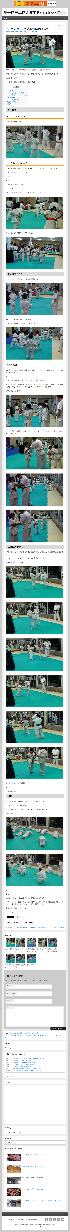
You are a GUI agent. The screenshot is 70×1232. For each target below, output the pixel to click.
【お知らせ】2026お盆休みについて (22, 1060)
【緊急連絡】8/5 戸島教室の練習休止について (24, 1062)
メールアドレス (11, 993)
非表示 (19, 87)
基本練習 (10, 91)
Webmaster (19, 31)
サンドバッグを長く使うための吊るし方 (33, 1177)
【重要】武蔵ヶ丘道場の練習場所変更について (24, 1066)
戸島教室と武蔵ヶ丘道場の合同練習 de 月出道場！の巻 (31, 950)
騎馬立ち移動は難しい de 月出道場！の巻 (10, 966)
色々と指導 (14, 99)
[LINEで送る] (20, 917)
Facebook (46, 1219)
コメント (9, 1008)
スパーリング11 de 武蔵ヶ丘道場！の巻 (10, 950)
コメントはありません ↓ (33, 31)
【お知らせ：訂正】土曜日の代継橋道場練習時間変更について (29, 1058)
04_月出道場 (31, 927)
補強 (9, 104)
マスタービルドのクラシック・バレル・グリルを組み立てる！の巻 (41, 1200)
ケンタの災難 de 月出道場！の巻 (21, 949)
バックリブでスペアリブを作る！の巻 (32, 1155)
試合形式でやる (13, 102)
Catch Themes (40, 1227)
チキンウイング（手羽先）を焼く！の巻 (33, 1189)
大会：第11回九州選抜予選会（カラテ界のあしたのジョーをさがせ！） (31, 1068)
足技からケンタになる (18, 95)
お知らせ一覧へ (9, 1076)
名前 (8, 985)
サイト (9, 1000)
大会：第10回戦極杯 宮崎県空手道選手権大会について (26, 1071)
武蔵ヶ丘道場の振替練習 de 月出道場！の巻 (20, 966)
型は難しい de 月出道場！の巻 (42, 949)
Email (62, 1219)
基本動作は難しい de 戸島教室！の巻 (25, 1033)
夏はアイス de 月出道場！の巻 (31, 965)
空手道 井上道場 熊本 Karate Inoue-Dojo (35, 12)
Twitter (50, 1219)
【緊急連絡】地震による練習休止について (23, 1064)
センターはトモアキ (17, 93)
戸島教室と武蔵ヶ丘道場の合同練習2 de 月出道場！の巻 (52, 950)
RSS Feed (58, 1219)
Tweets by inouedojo (11, 1048)
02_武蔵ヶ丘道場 (22, 927)
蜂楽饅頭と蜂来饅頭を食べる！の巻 (32, 1166)
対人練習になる (13, 97)
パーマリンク (61, 927)
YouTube (54, 1219)
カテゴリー (8, 1132)
